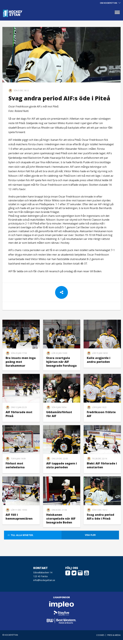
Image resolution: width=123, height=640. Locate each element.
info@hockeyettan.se (44, 580)
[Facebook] (67, 572)
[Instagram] (80, 572)
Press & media (114, 635)
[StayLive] (62, 612)
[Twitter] (74, 572)
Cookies (100, 635)
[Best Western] (62, 620)
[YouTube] (86, 572)
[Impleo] (62, 604)
